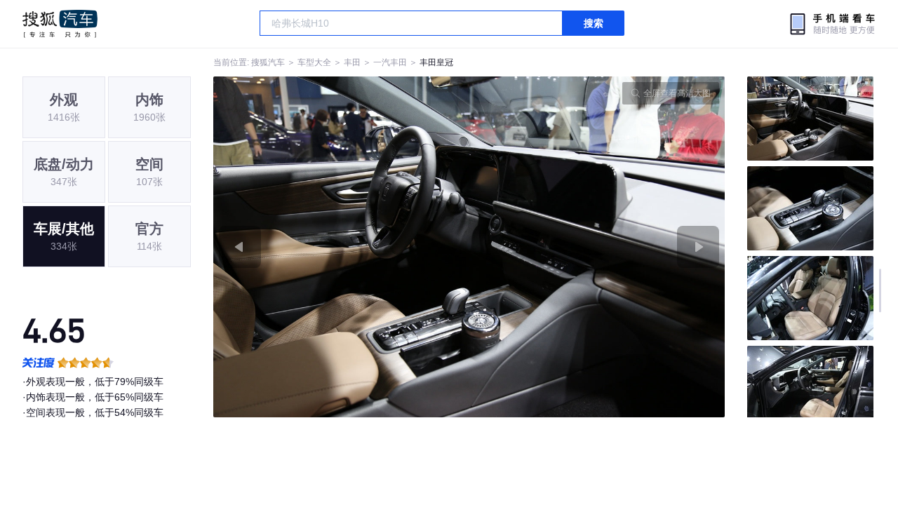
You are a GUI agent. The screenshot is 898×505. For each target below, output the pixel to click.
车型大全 (314, 62)
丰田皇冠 (436, 62)
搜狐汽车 (60, 24)
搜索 (593, 23)
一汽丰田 (390, 62)
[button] (341, 246)
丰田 (352, 62)
